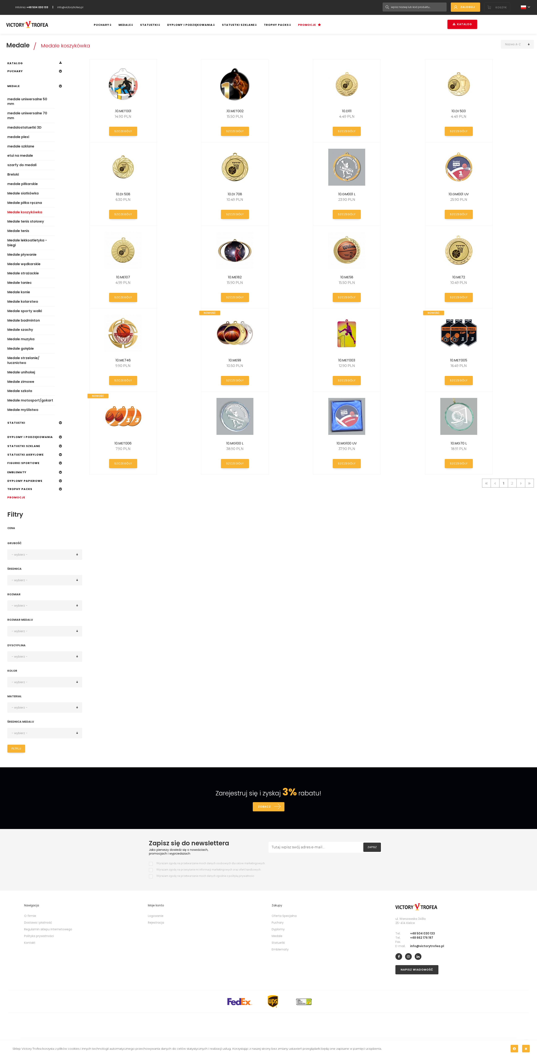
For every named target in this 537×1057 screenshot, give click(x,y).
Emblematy (16, 472)
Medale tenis (18, 230)
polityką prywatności (241, 876)
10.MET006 (123, 443)
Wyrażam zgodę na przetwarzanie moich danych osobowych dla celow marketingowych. (210, 863)
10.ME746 (123, 360)
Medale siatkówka (23, 193)
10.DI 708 (235, 194)
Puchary (101, 25)
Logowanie (155, 916)
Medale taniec (19, 282)
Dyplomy (278, 929)
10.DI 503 (459, 111)
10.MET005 (458, 360)
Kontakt (29, 943)
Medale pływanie (21, 254)
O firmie (30, 916)
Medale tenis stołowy (25, 221)
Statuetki (149, 25)
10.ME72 (458, 277)
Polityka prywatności (39, 936)
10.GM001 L (346, 194)
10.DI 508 (123, 194)
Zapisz (372, 847)
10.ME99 (235, 360)
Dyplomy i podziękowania (190, 25)
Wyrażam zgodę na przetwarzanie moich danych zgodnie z (205, 876)
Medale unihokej (21, 372)
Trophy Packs (276, 25)
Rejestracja (156, 922)
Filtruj (16, 749)
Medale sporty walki (24, 311)
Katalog (463, 24)
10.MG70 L (459, 443)
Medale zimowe (20, 381)
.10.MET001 (123, 111)
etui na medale (20, 155)
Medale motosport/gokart (30, 400)
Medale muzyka (20, 339)
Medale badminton (23, 320)
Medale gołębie (20, 348)
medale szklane (20, 146)
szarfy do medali (21, 165)
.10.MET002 (235, 111)
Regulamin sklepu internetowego (48, 929)
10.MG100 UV (347, 443)
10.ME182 (235, 277)
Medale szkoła (19, 390)
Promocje (307, 25)
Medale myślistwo (22, 409)
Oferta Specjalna (284, 916)
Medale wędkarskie (23, 264)
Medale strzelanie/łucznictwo (23, 360)
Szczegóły (123, 131)
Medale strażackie (23, 273)
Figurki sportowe (23, 463)
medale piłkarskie (22, 183)
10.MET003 (346, 360)
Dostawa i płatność (38, 922)
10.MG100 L (234, 443)
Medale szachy (20, 329)
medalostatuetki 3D (24, 127)
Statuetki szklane (238, 25)
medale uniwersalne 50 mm (27, 101)
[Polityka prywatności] (514, 1048)
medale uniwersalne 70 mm (27, 115)
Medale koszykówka (65, 45)
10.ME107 (123, 277)
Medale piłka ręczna (24, 202)
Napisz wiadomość (417, 970)
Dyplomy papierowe (24, 481)
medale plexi (18, 136)
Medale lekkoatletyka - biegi (27, 243)
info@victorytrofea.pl (70, 7)
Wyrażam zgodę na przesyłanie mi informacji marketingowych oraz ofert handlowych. (208, 869)
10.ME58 (346, 277)
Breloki (13, 174)
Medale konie (18, 292)
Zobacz (264, 807)
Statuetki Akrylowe (25, 455)
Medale (125, 25)
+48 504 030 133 (422, 933)
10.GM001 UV (459, 194)
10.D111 (347, 111)
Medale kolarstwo (22, 301)
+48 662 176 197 (421, 938)
